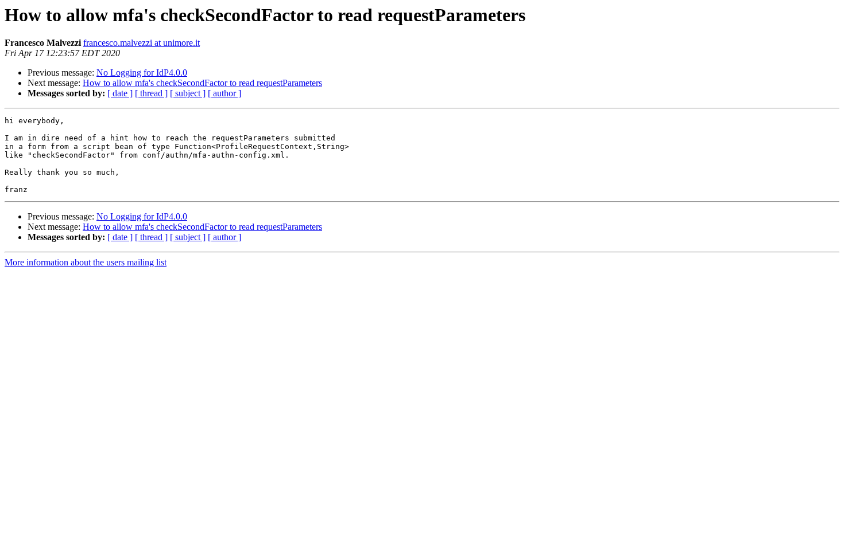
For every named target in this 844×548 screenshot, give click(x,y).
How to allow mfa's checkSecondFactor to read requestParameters (202, 83)
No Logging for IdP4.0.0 (141, 72)
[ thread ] (151, 93)
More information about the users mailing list (86, 262)
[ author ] (224, 93)
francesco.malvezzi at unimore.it (141, 43)
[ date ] (120, 93)
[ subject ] (188, 93)
